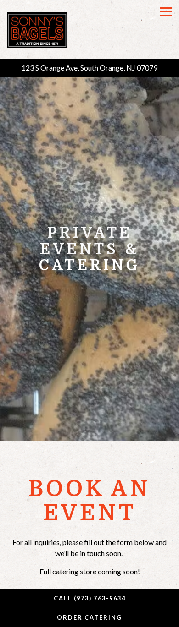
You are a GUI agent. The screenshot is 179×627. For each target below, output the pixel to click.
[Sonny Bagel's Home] (37, 29)
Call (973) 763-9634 (90, 598)
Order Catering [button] (89, 617)
